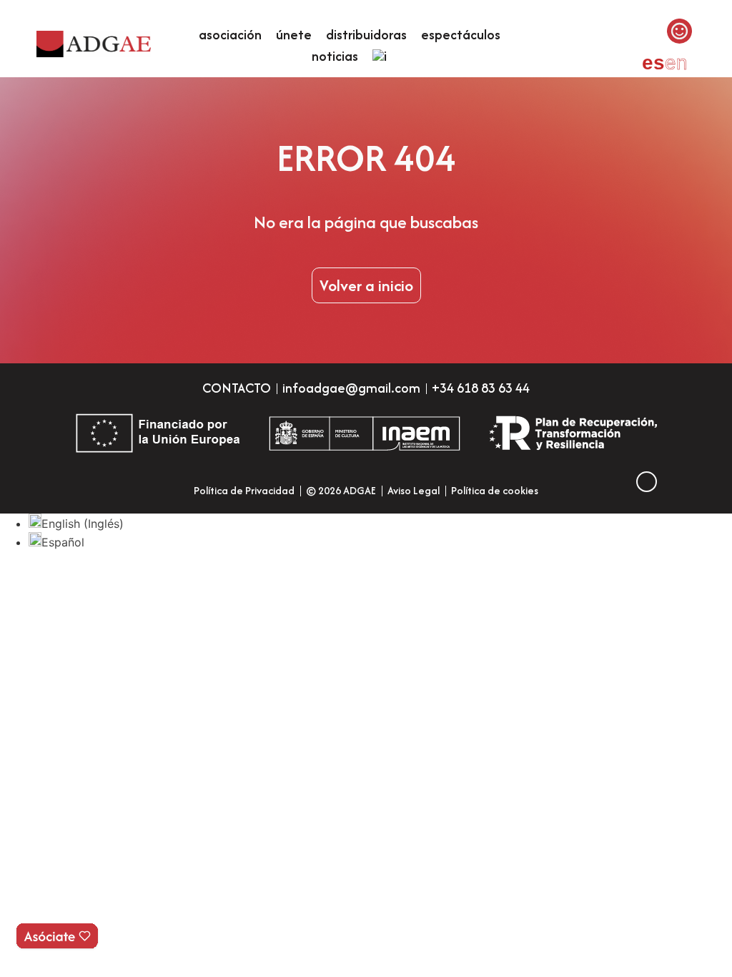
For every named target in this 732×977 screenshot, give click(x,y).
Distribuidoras (366, 34)
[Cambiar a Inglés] (379, 56)
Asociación (230, 34)
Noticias (335, 56)
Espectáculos (460, 34)
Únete (294, 34)
